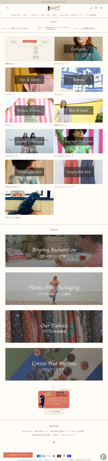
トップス (8, 94)
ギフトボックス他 (11, 217)
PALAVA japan (26, 460)
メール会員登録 (54, 411)
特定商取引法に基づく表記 (83, 459)
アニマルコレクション (62, 156)
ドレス (7, 125)
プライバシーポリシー (68, 435)
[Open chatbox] (103, 457)
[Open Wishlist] (96, 8)
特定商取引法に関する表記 (41, 435)
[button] (7, 8)
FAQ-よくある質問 (77, 431)
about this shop (27, 431)
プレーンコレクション (62, 187)
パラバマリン (10, 156)
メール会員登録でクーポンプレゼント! (18, 455)
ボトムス (57, 94)
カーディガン (59, 64)
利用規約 (71, 459)
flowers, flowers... (11, 187)
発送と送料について (41, 431)
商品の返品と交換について (59, 431)
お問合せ (55, 435)
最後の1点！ (9, 64)
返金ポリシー (48, 459)
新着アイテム (59, 125)
